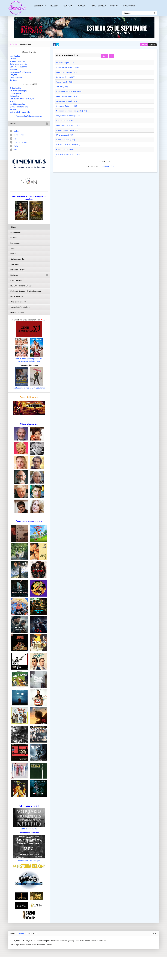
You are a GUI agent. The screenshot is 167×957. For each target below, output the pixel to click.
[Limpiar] (111, 56)
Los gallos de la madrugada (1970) (69, 115)
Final (112, 166)
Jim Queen (14, 80)
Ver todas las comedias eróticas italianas (29, 388)
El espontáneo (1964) (64, 149)
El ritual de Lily (15, 88)
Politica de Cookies (44, 944)
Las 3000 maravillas (17, 104)
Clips (15, 138)
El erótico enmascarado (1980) (67, 154)
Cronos (13, 58)
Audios (16, 131)
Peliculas (67, 6)
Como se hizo (19, 135)
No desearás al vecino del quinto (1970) (71, 111)
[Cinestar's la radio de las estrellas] (29, 163)
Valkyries (13, 75)
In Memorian (129, 6)
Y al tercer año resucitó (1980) (67, 67)
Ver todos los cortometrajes (29, 860)
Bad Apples (14, 96)
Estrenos (38, 6)
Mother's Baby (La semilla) (20, 112)
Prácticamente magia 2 (18, 91)
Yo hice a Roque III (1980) (65, 62)
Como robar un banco (18, 67)
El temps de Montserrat (19, 107)
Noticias (114, 6)
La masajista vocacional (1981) (67, 130)
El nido (12, 101)
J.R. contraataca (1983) (64, 135)
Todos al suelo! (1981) (64, 82)
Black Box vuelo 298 (17, 61)
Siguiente (106, 166)
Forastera (13, 109)
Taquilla (81, 6)
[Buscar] (104, 56)
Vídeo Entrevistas (20, 142)
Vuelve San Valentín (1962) (66, 72)
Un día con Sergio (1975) (65, 77)
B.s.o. (16, 149)
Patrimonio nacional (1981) (66, 101)
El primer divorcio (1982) (65, 140)
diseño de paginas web (97, 940)
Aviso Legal (14, 944)
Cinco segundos (16, 77)
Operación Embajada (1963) (66, 106)
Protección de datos (28, 944)
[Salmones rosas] (84, 27)
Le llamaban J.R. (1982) (64, 120)
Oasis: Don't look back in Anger (22, 99)
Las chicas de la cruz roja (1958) (68, 125)
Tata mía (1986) (62, 87)
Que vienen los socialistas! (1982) (69, 91)
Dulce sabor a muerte (18, 64)
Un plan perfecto (16, 93)
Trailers (54, 6)
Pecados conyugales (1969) (66, 96)
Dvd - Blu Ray (99, 6)
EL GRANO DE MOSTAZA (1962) (68, 144)
